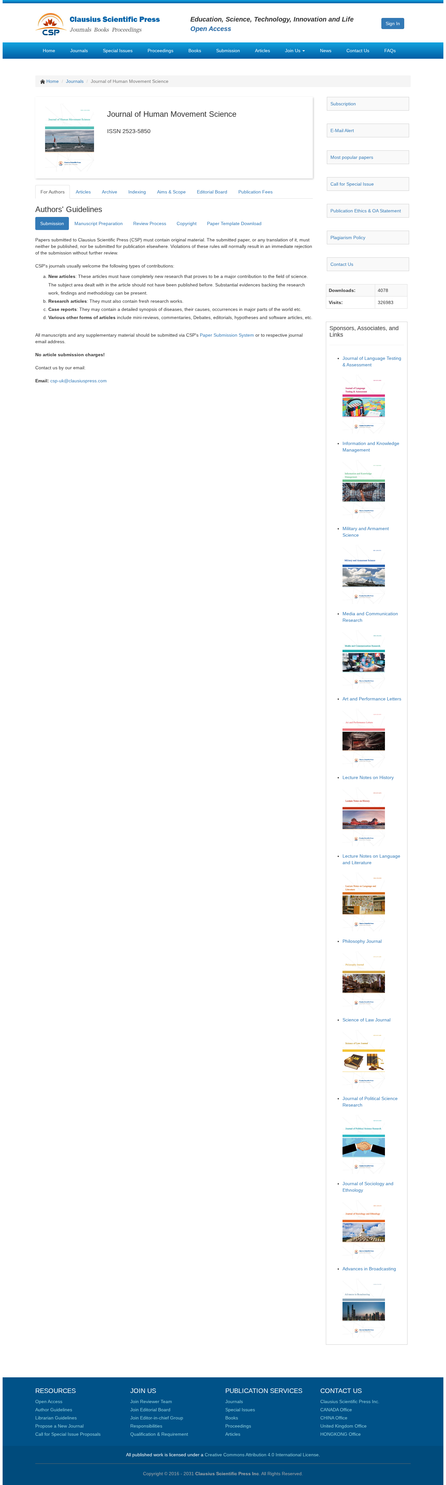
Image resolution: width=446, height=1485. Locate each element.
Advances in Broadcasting (369, 1268)
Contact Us (357, 50)
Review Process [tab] (149, 223)
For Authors (52, 191)
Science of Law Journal (366, 1019)
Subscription (343, 103)
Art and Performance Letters (371, 698)
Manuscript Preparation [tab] (98, 223)
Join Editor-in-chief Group (156, 1417)
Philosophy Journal (362, 941)
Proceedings (160, 50)
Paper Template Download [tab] (234, 223)
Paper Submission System (227, 335)
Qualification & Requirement (159, 1434)
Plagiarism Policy (347, 237)
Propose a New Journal (59, 1426)
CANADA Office (336, 1409)
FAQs (390, 50)
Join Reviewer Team (151, 1401)
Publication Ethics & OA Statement (365, 210)
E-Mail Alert (342, 130)
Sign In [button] (393, 23)
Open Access (48, 1401)
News (325, 50)
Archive (109, 191)
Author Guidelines (53, 1409)
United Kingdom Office (343, 1426)
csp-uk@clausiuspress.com (78, 380)
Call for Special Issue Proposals (68, 1434)
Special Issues (118, 50)
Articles (262, 50)
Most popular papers (351, 157)
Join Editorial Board (150, 1409)
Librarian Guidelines (56, 1417)
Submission (228, 50)
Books (194, 50)
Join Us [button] (293, 50)
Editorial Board (212, 191)
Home (49, 50)
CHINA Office (333, 1417)
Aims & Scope (171, 191)
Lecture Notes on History (368, 777)
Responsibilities (146, 1426)
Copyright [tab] (187, 223)
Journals (79, 50)
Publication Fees (255, 191)
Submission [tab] (52, 223)
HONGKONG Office (340, 1434)
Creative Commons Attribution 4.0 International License (262, 1454)
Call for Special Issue (352, 184)
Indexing (137, 191)
